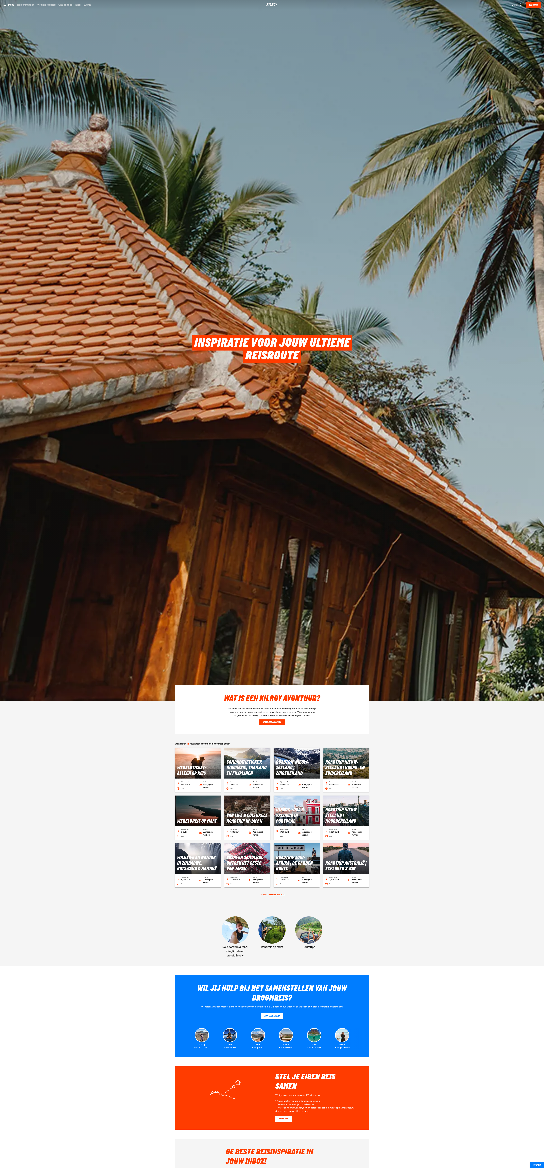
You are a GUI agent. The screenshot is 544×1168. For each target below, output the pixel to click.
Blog (78, 4)
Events (87, 4)
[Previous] (5, 936)
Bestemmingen (25, 4)
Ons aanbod (65, 4)
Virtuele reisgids (46, 4)
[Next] (538, 936)
